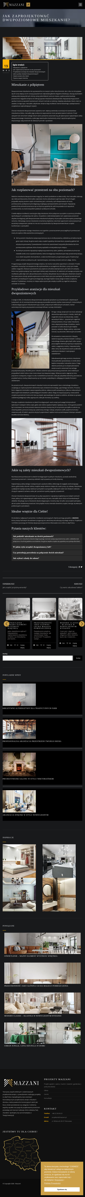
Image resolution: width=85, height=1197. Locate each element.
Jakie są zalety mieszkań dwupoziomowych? (26, 74)
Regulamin (59, 1180)
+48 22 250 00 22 (57, 1113)
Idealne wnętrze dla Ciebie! (21, 76)
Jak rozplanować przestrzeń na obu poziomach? (27, 69)
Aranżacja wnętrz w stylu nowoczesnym (25, 815)
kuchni (63, 1084)
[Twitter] (81, 567)
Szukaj (5, 654)
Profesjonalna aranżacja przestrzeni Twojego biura (32, 741)
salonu (58, 1084)
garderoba (76, 1084)
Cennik (46, 1094)
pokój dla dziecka (49, 1087)
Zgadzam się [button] (62, 1189)
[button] (82, 624)
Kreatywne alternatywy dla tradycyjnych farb (30, 708)
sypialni (51, 1084)
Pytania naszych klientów (20, 78)
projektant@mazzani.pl (59, 1117)
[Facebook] (79, 567)
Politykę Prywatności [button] (52, 1183)
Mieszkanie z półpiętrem (20, 67)
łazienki (69, 1084)
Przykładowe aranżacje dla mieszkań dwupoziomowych (29, 72)
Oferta (46, 1090)
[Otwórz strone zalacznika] (22, 861)
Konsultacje (48, 1098)
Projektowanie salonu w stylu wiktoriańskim (28, 779)
